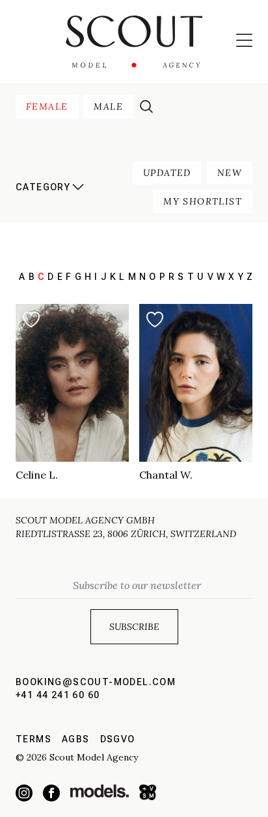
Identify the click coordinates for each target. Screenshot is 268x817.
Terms (33, 739)
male (108, 106)
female (47, 106)
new (229, 173)
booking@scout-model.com (96, 682)
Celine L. (37, 474)
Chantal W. (166, 474)
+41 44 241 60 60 (58, 695)
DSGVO (117, 739)
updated (167, 173)
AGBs (76, 739)
